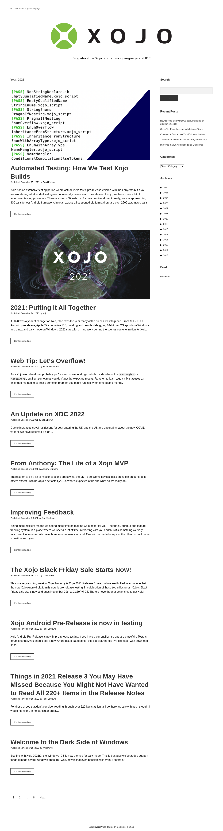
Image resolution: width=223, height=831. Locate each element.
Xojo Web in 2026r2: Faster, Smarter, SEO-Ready (183, 139)
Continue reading (24, 215)
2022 (165, 208)
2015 (165, 245)
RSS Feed (165, 276)
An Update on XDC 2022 (47, 414)
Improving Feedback (42, 512)
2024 (165, 198)
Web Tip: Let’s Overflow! (48, 360)
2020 (165, 219)
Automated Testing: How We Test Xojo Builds (80, 125)
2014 (165, 250)
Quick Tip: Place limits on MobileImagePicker (181, 129)
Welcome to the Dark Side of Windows (69, 742)
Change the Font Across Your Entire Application (182, 134)
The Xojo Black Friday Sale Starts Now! (70, 569)
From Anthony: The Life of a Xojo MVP (69, 463)
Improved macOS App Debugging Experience (181, 145)
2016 (165, 240)
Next (42, 797)
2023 (165, 203)
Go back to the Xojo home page (25, 8)
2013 (165, 255)
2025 (165, 193)
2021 (165, 213)
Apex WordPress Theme (101, 827)
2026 (165, 187)
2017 (165, 234)
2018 (165, 229)
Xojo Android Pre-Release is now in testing (76, 623)
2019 (165, 224)
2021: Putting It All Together (80, 264)
